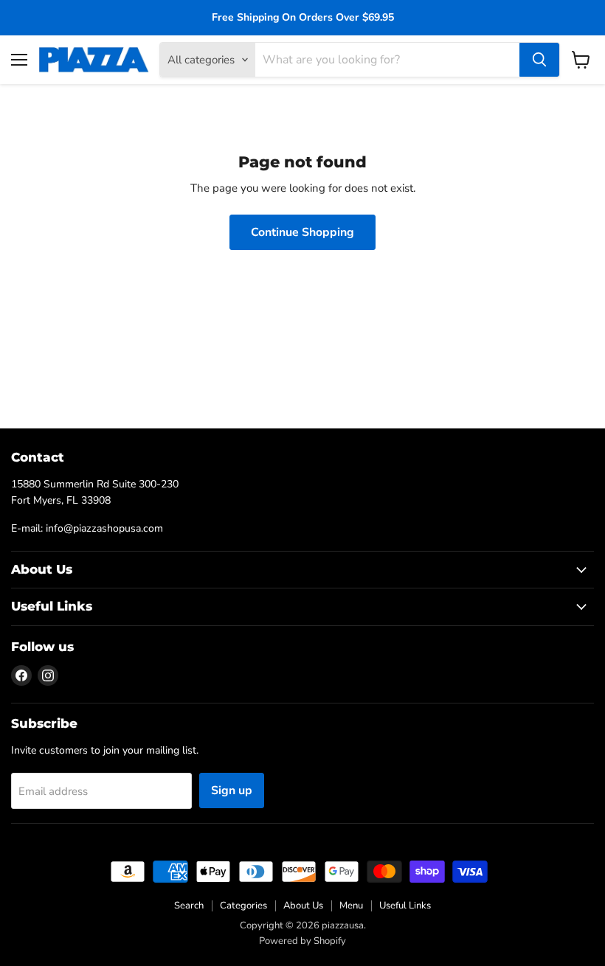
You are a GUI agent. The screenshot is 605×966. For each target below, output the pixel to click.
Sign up (231, 790)
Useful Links (405, 905)
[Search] (539, 60)
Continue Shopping (302, 232)
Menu (351, 905)
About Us (303, 905)
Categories (243, 905)
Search (189, 905)
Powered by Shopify (302, 941)
